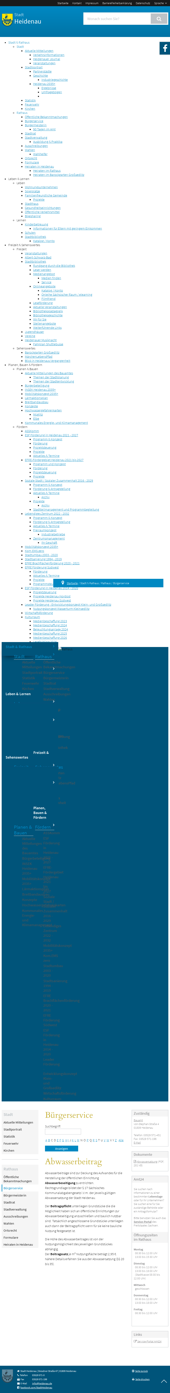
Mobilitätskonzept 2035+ (41, 394)
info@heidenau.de (42, 1383)
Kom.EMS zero (34, 551)
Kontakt (76, 3)
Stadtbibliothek (35, 237)
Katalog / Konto (44, 241)
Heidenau (27, 18)
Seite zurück (141, 1371)
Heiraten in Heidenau (39, 166)
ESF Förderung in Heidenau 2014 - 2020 (51, 588)
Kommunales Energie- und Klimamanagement (56, 423)
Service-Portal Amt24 (149, 1341)
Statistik (30, 100)
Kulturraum (32, 617)
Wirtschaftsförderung (39, 613)
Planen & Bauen (27, 369)
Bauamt (138, 1120)
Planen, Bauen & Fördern (25, 365)
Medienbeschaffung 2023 (50, 621)
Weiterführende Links (47, 327)
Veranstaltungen (44, 63)
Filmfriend (48, 299)
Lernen (21, 220)
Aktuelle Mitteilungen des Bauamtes (49, 373)
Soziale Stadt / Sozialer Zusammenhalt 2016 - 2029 (59, 480)
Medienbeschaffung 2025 (50, 633)
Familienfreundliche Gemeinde (46, 195)
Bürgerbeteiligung (37, 385)
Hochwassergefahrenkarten (43, 410)
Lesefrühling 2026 (45, 642)
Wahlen (30, 150)
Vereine (30, 336)
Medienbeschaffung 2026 (50, 637)
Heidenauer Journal (46, 59)
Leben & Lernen (18, 179)
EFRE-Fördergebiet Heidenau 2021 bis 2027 (54, 460)
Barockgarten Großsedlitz (42, 352)
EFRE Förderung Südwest (42, 567)
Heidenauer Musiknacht (41, 340)
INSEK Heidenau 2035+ (40, 389)
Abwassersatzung (147, 1161)
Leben (21, 183)
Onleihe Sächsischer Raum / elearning (66, 294)
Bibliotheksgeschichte (48, 315)
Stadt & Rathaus (18, 42)
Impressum (91, 3)
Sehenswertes (26, 348)
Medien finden (51, 278)
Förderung (40, 443)
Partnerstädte (42, 71)
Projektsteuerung (44, 447)
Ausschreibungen (36, 146)
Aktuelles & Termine (46, 456)
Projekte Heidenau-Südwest (52, 600)
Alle (121, 1140)
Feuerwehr (32, 104)
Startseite (62, 3)
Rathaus (22, 113)
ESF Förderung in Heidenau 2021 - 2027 (51, 435)
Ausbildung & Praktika (47, 141)
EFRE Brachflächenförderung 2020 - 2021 (52, 563)
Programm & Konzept (47, 439)
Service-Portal (143, 1222)
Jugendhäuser (34, 332)
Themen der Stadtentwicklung (53, 381)
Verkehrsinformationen (48, 55)
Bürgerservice (34, 121)
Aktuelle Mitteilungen (39, 51)
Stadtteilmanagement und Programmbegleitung (66, 509)
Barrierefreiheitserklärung (117, 3)
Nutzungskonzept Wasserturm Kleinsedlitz (61, 609)
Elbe (36, 418)
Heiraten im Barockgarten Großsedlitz (58, 175)
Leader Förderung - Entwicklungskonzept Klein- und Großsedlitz (68, 604)
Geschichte (40, 75)
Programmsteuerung (47, 584)
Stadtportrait (33, 67)
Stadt (20, 46)
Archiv (45, 497)
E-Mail (137, 1142)
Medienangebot (44, 274)
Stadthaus (31, 203)
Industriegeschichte (54, 79)
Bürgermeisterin (36, 125)
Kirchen (30, 108)
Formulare (32, 162)
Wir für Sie (39, 319)
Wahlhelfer (40, 154)
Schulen (30, 232)
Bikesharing (33, 216)
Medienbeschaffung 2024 (50, 625)
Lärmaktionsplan (36, 398)
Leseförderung (43, 303)
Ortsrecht (31, 158)
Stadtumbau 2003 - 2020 (41, 555)
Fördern (22, 427)
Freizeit (22, 249)
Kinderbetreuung (36, 224)
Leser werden (42, 270)
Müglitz (38, 414)
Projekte (39, 199)
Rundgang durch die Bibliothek (54, 265)
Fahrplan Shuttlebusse (48, 344)
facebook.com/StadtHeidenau (36, 1387)
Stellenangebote (44, 323)
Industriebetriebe (53, 534)
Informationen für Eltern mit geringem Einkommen (67, 228)
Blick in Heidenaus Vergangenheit (47, 361)
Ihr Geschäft (49, 542)
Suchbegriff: (53, 1126)
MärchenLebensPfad (38, 356)
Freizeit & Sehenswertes (24, 245)
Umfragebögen (51, 92)
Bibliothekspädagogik (48, 311)
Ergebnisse (48, 88)
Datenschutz (143, 3)
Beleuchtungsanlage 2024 (50, 629)
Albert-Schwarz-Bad (38, 257)
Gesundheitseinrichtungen (43, 208)
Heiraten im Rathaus (47, 170)
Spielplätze (32, 191)
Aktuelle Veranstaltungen (50, 307)
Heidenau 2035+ (44, 84)
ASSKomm (32, 431)
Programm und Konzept (49, 464)
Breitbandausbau (36, 402)
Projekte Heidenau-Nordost (51, 596)
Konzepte (31, 406)
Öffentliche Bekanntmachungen (46, 117)
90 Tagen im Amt (44, 129)
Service (46, 282)
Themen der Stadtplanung (51, 377)
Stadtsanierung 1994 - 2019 (43, 559)
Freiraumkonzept (44, 530)
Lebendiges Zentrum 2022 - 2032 (47, 513)
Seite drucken (142, 1379)
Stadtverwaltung (36, 137)
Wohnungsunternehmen (41, 187)
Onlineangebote (44, 286)
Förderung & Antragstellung (51, 489)
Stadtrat (30, 133)
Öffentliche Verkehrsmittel (42, 212)
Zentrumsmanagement (49, 538)
